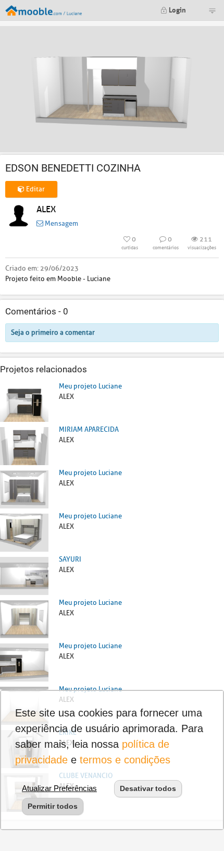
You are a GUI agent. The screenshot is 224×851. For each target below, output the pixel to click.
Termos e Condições (125, 759)
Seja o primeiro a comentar (53, 332)
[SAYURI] (24, 575)
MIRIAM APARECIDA (89, 429)
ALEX (46, 209)
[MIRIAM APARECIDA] (24, 445)
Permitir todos (53, 806)
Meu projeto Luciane (90, 386)
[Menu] (212, 10)
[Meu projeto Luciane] (24, 402)
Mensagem (60, 223)
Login (176, 9)
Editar (34, 189)
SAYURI (70, 559)
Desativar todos (148, 788)
